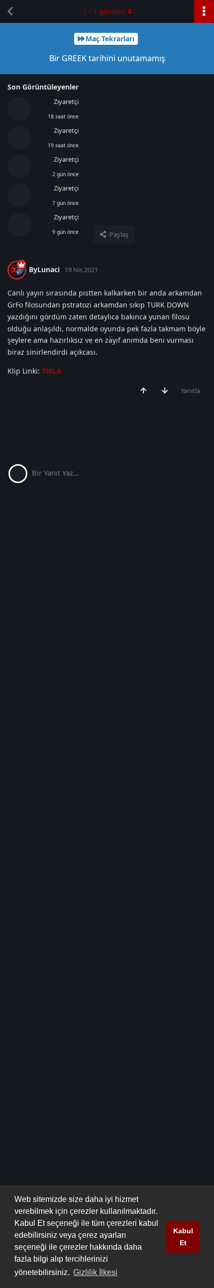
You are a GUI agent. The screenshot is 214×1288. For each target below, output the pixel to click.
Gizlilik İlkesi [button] (95, 1272)
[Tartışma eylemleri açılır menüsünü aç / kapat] (204, 11)
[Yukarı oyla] (145, 391)
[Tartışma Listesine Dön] (10, 11)
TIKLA (52, 371)
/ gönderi (104, 11)
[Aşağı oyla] (167, 391)
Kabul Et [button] (183, 1237)
